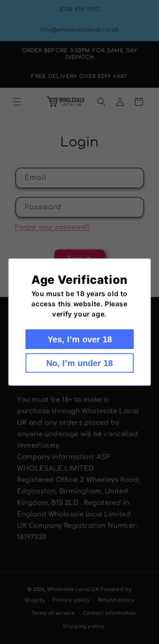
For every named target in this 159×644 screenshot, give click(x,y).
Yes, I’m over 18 (79, 339)
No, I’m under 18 (79, 363)
